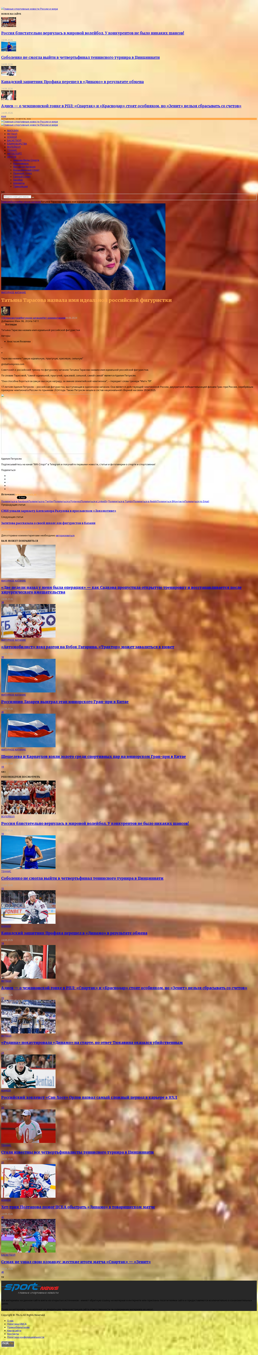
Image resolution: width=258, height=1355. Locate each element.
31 (2, 1162)
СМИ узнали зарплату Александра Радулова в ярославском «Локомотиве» (58, 511)
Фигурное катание (24, 166)
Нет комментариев (53, 317)
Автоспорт (14, 153)
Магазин (13, 130)
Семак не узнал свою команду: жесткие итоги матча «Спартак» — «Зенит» (76, 1262)
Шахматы (19, 183)
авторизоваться (65, 535)
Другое (11, 156)
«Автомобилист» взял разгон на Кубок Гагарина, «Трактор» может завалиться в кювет (87, 647)
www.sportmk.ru (25, 494)
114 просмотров (10, 317)
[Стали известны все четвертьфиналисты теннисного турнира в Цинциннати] (28, 1142)
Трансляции (20, 186)
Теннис (12, 150)
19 (2, 766)
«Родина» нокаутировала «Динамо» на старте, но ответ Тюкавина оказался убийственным (92, 1042)
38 (2, 602)
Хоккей (12, 137)
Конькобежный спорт (26, 170)
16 (2, 833)
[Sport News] (29, 8)
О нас (10, 1320)
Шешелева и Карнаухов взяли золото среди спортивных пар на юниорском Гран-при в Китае (93, 756)
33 (2, 1107)
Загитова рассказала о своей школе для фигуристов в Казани (48, 523)
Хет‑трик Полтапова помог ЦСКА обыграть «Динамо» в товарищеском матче (78, 1207)
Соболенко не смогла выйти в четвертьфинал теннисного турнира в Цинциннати (80, 57)
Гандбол (18, 179)
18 (2, 943)
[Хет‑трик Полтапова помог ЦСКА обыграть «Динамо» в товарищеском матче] (28, 1196)
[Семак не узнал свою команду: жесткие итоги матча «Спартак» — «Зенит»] (28, 1251)
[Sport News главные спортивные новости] (31, 1294)
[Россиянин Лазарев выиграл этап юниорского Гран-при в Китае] (28, 691)
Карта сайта (14, 1330)
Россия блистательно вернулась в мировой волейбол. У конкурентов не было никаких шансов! (92, 33)
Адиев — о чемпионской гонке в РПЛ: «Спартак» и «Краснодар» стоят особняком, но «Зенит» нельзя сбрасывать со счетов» (121, 106)
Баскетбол (14, 140)
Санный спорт (22, 176)
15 (2, 888)
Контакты (13, 1333)
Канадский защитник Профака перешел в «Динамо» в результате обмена (72, 81)
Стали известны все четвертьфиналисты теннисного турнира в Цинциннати (77, 1152)
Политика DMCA (16, 1324)
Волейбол (14, 147)
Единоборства (17, 143)
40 (2, 712)
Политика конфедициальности (25, 1337)
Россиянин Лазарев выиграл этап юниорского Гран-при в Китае (65, 701)
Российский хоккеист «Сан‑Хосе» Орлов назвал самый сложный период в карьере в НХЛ (89, 1097)
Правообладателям (18, 1327)
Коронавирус (21, 163)
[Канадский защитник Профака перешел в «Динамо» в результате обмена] (8, 74)
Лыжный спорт (22, 173)
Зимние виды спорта (26, 160)
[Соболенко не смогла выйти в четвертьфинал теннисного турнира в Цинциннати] (8, 50)
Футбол (12, 133)
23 (2, 1052)
